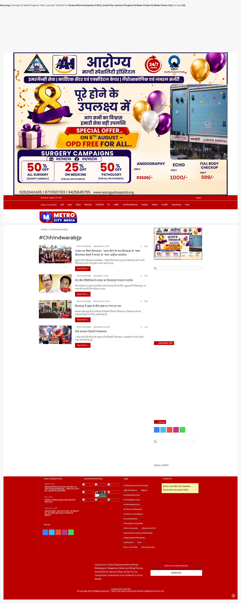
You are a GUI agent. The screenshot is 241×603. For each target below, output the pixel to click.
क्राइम (70, 205)
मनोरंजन (155, 205)
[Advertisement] (120, 31)
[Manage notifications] (233, 596)
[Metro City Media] (58, 217)
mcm (139, 542)
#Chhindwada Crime (131, 499)
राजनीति (165, 205)
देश (108, 205)
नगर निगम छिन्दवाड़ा (130, 205)
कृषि (62, 205)
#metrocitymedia (130, 528)
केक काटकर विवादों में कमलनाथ (91, 331)
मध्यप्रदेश (144, 205)
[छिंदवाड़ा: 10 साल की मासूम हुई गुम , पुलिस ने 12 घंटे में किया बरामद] (100, 501)
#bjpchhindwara (130, 490)
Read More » (82, 268)
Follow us (167, 478)
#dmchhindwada (130, 518)
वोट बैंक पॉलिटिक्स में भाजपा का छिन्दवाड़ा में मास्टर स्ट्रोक (104, 280)
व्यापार (187, 205)
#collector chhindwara (133, 514)
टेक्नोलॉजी (99, 205)
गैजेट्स (78, 205)
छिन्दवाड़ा (88, 205)
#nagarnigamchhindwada (134, 537)
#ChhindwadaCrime (131, 495)
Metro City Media (49, 205)
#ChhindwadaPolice (131, 504)
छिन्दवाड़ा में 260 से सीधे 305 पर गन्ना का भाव (98, 306)
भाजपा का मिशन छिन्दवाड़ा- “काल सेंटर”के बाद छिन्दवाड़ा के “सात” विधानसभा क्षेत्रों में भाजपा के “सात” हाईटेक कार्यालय (108, 253)
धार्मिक (116, 205)
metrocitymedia (148, 547)
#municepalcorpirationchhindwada (137, 533)
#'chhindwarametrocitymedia (135, 485)
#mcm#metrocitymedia (133, 523)
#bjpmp (144, 490)
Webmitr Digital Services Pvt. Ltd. (150, 591)
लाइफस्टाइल (176, 205)
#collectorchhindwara (132, 509)
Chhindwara (128, 542)
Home (44, 229)
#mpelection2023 (149, 528)
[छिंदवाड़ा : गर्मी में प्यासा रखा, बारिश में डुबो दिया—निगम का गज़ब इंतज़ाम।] (88, 501)
